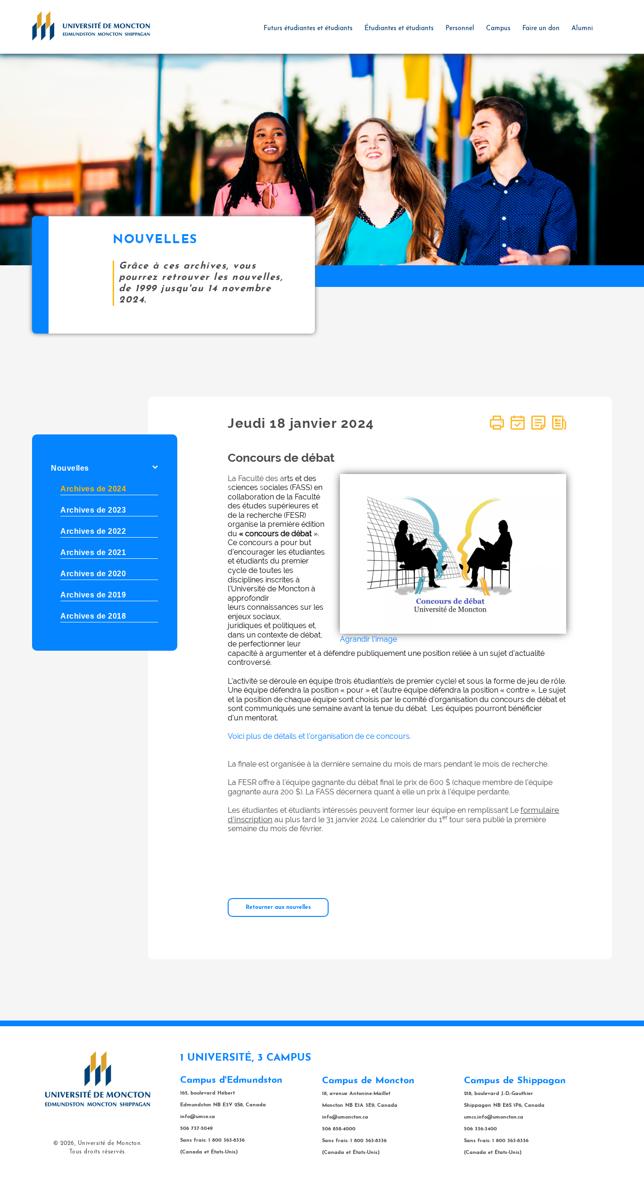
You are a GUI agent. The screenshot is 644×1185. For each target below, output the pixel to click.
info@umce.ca (197, 1117)
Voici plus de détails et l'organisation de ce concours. (319, 736)
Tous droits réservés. (97, 1152)
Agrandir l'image (368, 639)
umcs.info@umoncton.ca (493, 1117)
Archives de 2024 (93, 489)
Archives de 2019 (93, 595)
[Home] (91, 25)
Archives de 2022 (93, 531)
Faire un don (541, 28)
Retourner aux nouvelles (278, 907)
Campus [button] (498, 28)
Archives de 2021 (93, 552)
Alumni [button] (582, 28)
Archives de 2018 (93, 616)
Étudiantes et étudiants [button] (399, 28)
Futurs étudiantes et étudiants (308, 28)
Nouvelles (70, 468)
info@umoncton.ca (345, 1117)
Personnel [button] (460, 28)
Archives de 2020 (93, 574)
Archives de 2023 (93, 510)
